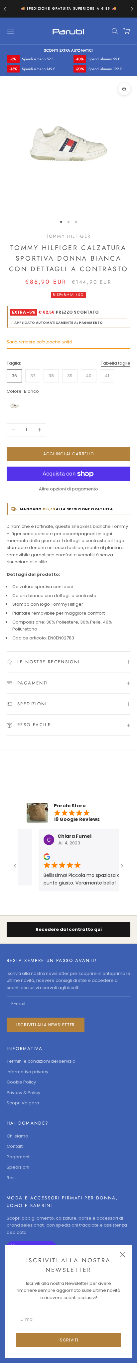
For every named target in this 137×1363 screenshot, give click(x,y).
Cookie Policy (21, 1082)
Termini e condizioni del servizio (41, 1061)
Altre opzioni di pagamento (68, 489)
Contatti (15, 1146)
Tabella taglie (115, 363)
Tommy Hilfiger (68, 236)
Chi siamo (17, 1136)
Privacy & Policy (23, 1092)
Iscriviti (68, 1340)
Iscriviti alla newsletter (45, 1025)
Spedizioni (18, 1167)
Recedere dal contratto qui (69, 929)
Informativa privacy (27, 1072)
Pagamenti (19, 1157)
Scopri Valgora (23, 1103)
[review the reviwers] (43, 856)
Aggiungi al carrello (68, 454)
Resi (11, 1178)
